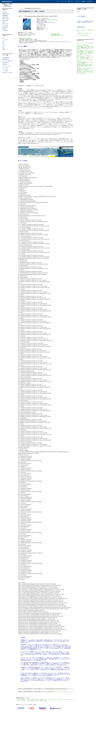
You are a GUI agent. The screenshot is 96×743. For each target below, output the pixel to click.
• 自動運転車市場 (5, 59)
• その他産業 (4, 30)
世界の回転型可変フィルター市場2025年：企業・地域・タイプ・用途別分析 (85, 69)
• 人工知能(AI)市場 (5, 57)
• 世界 (3, 38)
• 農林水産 (4, 28)
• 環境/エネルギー (5, 23)
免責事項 (58, 688)
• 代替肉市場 (4, 64)
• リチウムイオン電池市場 (7, 60)
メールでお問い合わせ (49, 691)
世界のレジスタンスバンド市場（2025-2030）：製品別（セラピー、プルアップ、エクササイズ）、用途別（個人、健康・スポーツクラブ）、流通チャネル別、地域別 (85, 57)
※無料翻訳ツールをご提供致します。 (84, 33)
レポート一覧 (63, 1)
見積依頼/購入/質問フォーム (57, 34)
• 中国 (3, 43)
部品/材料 (29, 8)
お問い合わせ (89, 1)
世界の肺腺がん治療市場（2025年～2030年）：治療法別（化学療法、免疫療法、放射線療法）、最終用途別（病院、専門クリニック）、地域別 (85, 66)
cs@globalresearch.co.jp (81, 27)
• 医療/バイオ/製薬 (5, 18)
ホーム (58, 1)
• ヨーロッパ (4, 44)
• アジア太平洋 (5, 39)
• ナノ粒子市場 (5, 70)
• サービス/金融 (5, 25)
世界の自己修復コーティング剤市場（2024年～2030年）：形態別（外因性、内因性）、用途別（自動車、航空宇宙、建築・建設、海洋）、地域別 (85, 48)
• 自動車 (3, 22)
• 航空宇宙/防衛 (5, 20)
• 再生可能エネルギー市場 (7, 72)
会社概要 (83, 1)
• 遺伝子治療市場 (5, 62)
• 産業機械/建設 (5, 15)
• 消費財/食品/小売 (5, 13)
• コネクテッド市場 (5, 65)
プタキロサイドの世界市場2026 (82, 45)
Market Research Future (36, 8)
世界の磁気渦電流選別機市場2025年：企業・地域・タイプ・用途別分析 (85, 63)
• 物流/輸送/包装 (5, 27)
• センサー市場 (5, 69)
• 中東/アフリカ (5, 49)
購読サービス (70, 1)
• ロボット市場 (5, 67)
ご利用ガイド (77, 1)
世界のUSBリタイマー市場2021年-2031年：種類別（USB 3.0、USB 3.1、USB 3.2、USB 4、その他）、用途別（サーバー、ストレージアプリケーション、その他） (85, 72)
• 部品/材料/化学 (5, 17)
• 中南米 (3, 48)
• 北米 (3, 46)
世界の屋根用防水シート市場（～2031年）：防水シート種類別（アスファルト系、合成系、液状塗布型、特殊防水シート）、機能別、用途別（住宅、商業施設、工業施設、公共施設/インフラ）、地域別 (85, 52)
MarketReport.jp (7, 1)
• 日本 (3, 41)
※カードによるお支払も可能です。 (83, 35)
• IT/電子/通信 (4, 12)
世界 (25, 8)
